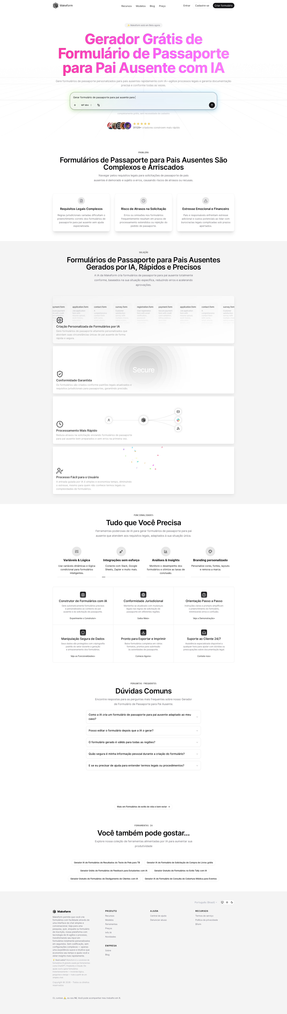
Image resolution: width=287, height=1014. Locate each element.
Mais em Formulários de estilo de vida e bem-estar (143, 806)
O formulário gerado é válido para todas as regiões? (122, 742)
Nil (75, 998)
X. (120, 998)
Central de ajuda (158, 915)
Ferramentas (111, 924)
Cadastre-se (202, 5)
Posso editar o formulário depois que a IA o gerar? (121, 730)
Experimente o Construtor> (83, 618)
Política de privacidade (206, 920)
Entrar (186, 5)
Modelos (141, 5)
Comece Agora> (143, 656)
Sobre (108, 950)
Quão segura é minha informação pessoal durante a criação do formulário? (137, 753)
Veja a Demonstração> (204, 618)
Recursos (126, 5)
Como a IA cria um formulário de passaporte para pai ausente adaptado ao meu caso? (140, 716)
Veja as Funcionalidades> (83, 656)
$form (198, 924)
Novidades (110, 936)
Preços (108, 928)
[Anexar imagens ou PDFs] (74, 105)
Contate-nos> (204, 656)
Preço (162, 5)
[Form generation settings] (98, 105)
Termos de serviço (204, 915)
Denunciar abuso (158, 920)
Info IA (108, 932)
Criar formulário (224, 5)
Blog (152, 5)
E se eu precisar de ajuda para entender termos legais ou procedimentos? (136, 765)
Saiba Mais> (143, 618)
